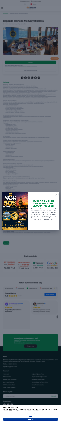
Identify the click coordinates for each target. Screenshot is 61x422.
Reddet (30, 416)
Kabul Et (30, 419)
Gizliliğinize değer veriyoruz (12, 407)
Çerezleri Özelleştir (30, 413)
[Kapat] (56, 194)
